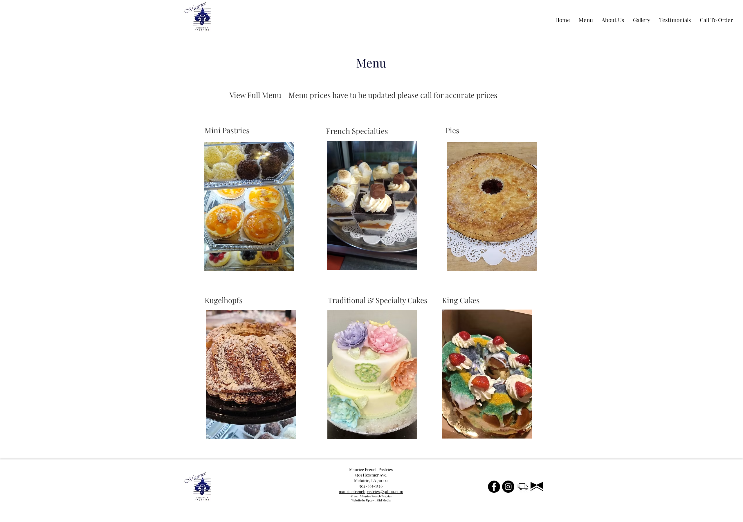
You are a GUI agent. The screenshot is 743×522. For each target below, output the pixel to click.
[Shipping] (522, 487)
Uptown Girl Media (378, 500)
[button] (236, 130)
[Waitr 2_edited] (537, 487)
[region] (249, 206)
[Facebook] (494, 487)
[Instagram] (508, 487)
